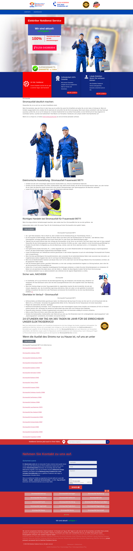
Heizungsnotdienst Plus (79, 547)
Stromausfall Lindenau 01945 (31, 353)
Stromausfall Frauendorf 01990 (32, 437)
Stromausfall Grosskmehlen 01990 (33, 432)
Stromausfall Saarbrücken (38, 506)
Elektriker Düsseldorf (47, 536)
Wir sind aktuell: (66, 521)
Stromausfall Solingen (38, 493)
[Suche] (108, 442)
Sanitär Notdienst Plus (53, 547)
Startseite (27, 12)
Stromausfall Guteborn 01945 (31, 367)
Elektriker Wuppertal (64, 538)
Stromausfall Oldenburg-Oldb (67, 498)
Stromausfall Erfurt (95, 510)
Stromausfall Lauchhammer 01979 (32, 407)
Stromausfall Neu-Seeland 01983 (32, 412)
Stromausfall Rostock (38, 510)
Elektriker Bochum (52, 538)
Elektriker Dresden (103, 536)
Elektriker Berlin (60, 534)
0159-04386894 (63, 2)
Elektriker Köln (94, 534)
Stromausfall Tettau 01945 (30, 382)
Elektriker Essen (70, 536)
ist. (32, 292)
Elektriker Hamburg (71, 534)
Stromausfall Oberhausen (67, 510)
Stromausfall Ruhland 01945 (31, 377)
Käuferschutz (38, 12)
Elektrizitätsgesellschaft (50, 116)
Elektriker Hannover (28, 538)
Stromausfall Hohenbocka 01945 (32, 358)
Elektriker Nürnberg (99, 538)
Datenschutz (78, 544)
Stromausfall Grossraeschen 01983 (33, 417)
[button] (45, 47)
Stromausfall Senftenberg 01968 (32, 397)
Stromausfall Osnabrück (38, 498)
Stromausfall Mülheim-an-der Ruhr (38, 502)
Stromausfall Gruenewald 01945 (32, 348)
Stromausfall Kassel (95, 506)
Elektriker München (83, 534)
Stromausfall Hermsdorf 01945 (32, 372)
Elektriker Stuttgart (34, 536)
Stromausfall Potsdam (67, 502)
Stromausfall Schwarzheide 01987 (32, 422)
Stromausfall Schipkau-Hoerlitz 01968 (34, 392)
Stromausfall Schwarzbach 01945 (32, 363)
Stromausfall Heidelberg (67, 493)
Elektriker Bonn (75, 538)
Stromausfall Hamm (96, 502)
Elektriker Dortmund (59, 536)
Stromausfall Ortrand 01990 (31, 427)
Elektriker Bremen (81, 536)
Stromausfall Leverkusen (96, 493)
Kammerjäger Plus (66, 547)
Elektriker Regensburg (86, 538)
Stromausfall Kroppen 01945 (31, 387)
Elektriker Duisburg (40, 538)
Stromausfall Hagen (67, 506)
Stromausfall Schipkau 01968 (31, 402)
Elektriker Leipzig (92, 536)
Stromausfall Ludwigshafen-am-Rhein (96, 498)
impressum (70, 544)
